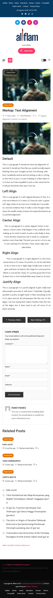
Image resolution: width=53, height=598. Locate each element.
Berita (11, 3)
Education (23, 3)
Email (7, 375)
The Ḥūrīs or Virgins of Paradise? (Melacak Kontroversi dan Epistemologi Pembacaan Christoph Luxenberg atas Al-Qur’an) (26, 524)
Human (31, 3)
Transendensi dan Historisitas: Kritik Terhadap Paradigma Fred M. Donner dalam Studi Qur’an (27, 535)
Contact (25, 6)
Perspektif (45, 3)
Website (8, 384)
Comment (9, 343)
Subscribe (28, 50)
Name (7, 366)
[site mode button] (43, 60)
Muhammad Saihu (26, 448)
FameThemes (25, 116)
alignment (6, 119)
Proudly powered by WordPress (32, 583)
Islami (17, 3)
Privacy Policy (35, 6)
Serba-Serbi (16, 6)
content (14, 119)
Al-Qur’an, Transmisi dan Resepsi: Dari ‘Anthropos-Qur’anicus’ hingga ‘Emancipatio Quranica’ (26, 511)
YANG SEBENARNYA (11, 461)
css (19, 119)
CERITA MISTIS (9, 477)
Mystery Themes (31, 586)
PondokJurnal (18, 545)
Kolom (38, 3)
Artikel (5, 3)
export (24, 119)
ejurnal (27, 545)
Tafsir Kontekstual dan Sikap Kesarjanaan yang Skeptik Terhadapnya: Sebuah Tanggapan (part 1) (27, 499)
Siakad (9, 545)
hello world (7, 444)
